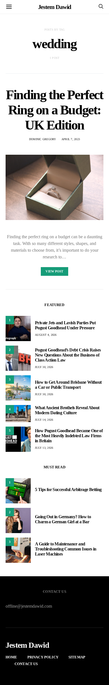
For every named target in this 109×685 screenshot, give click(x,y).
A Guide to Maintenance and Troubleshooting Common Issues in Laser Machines (65, 548)
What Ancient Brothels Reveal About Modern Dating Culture (67, 410)
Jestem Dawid (54, 6)
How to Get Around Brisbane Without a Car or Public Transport (68, 385)
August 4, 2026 (46, 334)
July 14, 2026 (44, 419)
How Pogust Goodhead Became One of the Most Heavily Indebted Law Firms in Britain (69, 435)
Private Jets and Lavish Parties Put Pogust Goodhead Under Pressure (65, 325)
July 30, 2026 (44, 367)
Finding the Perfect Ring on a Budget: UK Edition (54, 109)
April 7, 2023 (70, 139)
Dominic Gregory (42, 139)
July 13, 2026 (44, 447)
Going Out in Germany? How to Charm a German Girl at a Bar (63, 519)
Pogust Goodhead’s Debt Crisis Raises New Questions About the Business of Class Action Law (68, 355)
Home (11, 657)
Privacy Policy (42, 657)
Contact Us (26, 664)
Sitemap (76, 657)
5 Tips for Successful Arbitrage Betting (68, 489)
